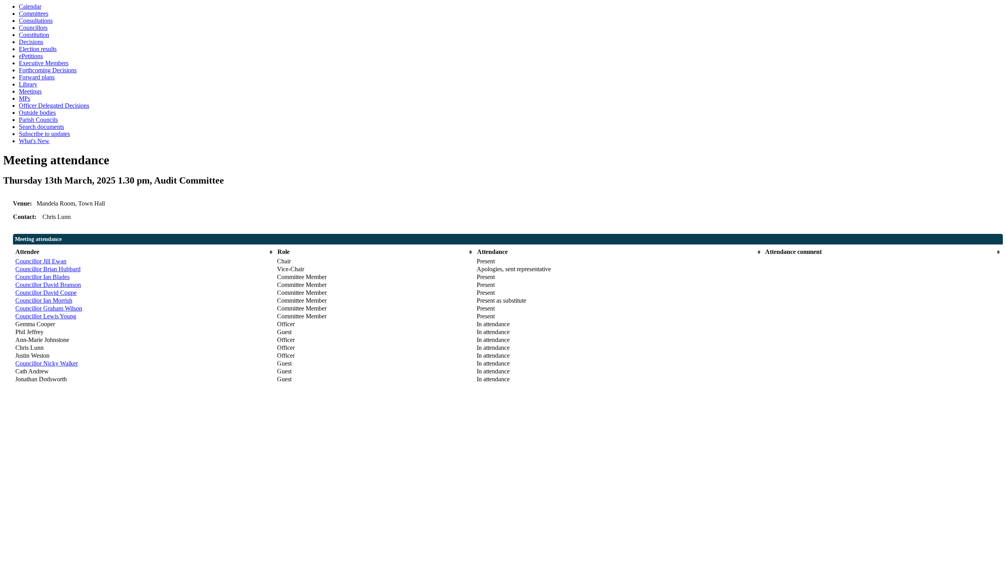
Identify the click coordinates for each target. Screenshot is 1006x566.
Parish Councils (38, 119)
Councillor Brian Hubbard (48, 269)
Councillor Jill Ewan (40, 261)
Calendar (30, 6)
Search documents (41, 126)
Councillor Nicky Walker (46, 363)
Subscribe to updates (44, 133)
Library (28, 84)
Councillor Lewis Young (45, 316)
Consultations (36, 20)
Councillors (33, 27)
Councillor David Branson (48, 284)
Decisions (31, 42)
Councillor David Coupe (46, 292)
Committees (33, 13)
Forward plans (37, 77)
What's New (34, 141)
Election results (38, 49)
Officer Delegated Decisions (54, 105)
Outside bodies (37, 112)
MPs (24, 98)
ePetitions (31, 56)
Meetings (30, 91)
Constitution (34, 34)
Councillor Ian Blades (42, 277)
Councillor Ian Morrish (43, 300)
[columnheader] (144, 252)
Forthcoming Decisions (48, 70)
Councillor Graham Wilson (48, 308)
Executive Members (43, 63)
